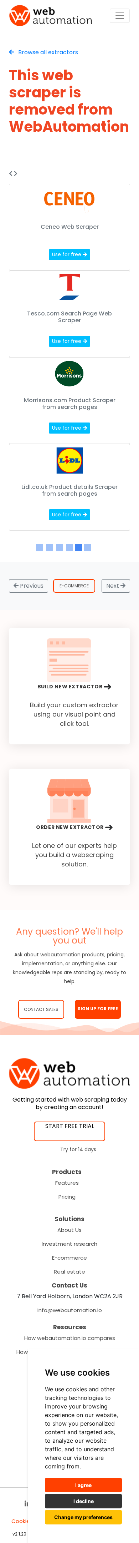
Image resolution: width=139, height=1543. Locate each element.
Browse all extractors (47, 52)
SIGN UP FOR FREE (98, 1009)
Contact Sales (41, 1009)
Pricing (67, 1196)
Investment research (69, 1244)
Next (113, 586)
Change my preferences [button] (83, 1517)
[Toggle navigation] (120, 16)
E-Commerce (74, 586)
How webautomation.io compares (69, 1338)
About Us (69, 1230)
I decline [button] (83, 1501)
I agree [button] (83, 1485)
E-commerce (69, 1257)
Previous (31, 586)
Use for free (67, 254)
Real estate (69, 1271)
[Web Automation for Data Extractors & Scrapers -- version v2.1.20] (50, 15)
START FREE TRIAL (69, 1126)
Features (67, 1183)
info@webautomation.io (69, 1310)
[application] (137, 1541)
